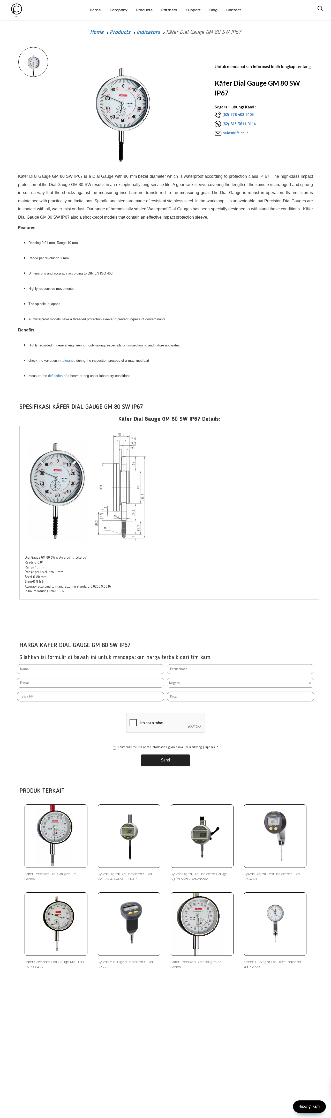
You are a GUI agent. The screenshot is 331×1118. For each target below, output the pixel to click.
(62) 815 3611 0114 (239, 124)
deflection (55, 376)
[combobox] (240, 683)
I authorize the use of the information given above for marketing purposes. (168, 747)
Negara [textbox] (174, 683)
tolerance (68, 360)
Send (165, 760)
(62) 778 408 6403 (238, 115)
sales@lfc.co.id (236, 133)
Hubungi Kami (309, 1107)
